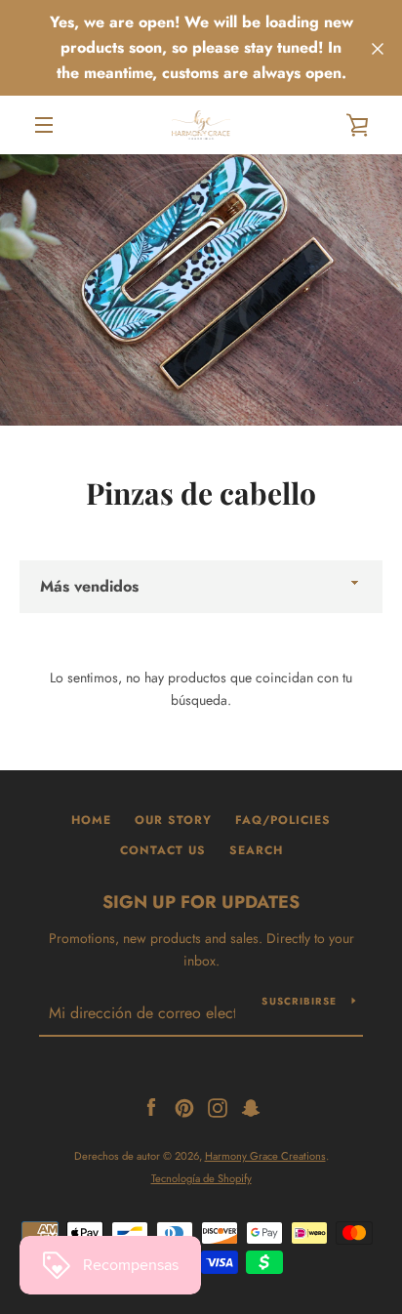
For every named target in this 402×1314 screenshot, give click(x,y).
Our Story (173, 820)
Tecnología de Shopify (201, 1178)
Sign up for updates (201, 902)
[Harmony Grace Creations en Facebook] (151, 1106)
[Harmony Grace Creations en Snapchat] (251, 1106)
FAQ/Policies (283, 820)
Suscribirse (299, 1001)
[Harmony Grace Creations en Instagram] (217, 1106)
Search (256, 850)
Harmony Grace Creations (265, 1156)
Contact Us (163, 850)
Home (91, 820)
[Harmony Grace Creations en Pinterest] (184, 1106)
